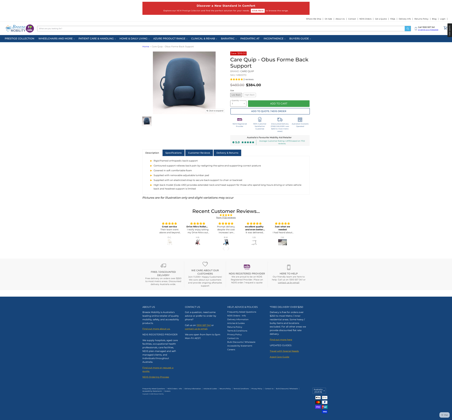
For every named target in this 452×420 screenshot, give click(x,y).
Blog (434, 19)
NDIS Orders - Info (236, 316)
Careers (231, 349)
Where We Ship (313, 19)
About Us (340, 19)
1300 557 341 (204, 325)
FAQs (392, 19)
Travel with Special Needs (284, 351)
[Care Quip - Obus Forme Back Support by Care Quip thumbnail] (146, 121)
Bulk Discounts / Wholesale (241, 342)
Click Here (258, 11)
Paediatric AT (249, 38)
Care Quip (247, 71)
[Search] (408, 28)
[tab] (152, 152)
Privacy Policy (234, 334)
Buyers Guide (299, 38)
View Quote (450, 30)
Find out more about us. (156, 328)
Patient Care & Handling (96, 38)
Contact (352, 19)
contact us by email (288, 282)
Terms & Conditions (237, 331)
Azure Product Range (169, 38)
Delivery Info (405, 19)
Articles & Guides (236, 323)
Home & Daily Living (133, 38)
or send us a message (428, 30)
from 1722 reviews (226, 217)
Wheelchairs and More (55, 38)
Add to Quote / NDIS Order (268, 111)
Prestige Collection (19, 38)
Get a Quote (381, 19)
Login (442, 19)
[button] (237, 79)
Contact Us (233, 338)
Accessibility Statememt (239, 346)
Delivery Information (237, 319)
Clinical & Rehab (203, 38)
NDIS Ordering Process (155, 377)
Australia (318, 390)
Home (145, 46)
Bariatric (228, 38)
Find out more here (281, 339)
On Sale (328, 19)
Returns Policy (421, 19)
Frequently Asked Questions (241, 312)
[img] (226, 215)
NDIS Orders (365, 19)
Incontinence (274, 38)
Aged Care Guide (279, 356)
